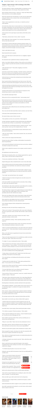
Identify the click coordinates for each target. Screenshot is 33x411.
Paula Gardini (8, 407)
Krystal (13, 407)
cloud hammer (29, 407)
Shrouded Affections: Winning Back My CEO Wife (9, 1)
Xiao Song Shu (24, 407)
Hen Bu (18, 407)
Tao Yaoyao (3, 407)
